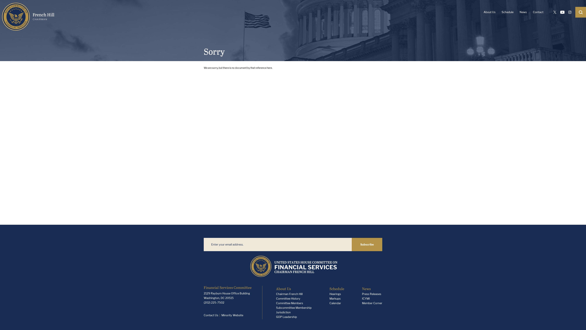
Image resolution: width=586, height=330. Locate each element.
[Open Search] (580, 12)
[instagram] (569, 12)
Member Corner (372, 303)
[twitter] (554, 12)
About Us (490, 12)
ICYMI (366, 298)
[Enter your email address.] (278, 244)
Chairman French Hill (289, 294)
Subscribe (367, 244)
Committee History (288, 298)
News (523, 12)
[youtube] (562, 12)
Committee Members (289, 303)
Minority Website (232, 315)
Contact (538, 12)
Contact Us (211, 315)
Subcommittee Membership (294, 307)
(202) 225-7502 (214, 302)
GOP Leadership (286, 317)
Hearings (335, 294)
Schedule (508, 12)
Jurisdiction (283, 312)
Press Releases (371, 294)
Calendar (335, 303)
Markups (335, 298)
